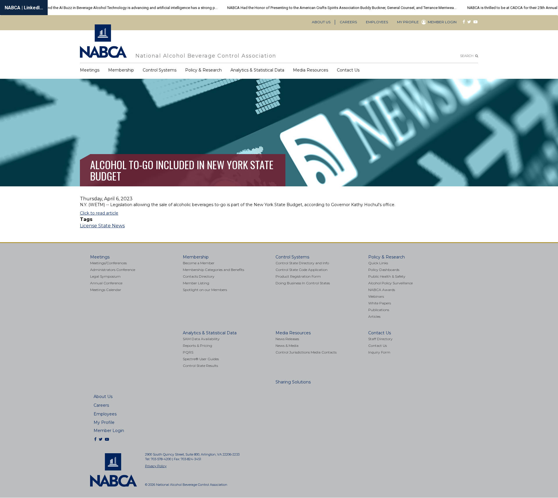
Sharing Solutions (293, 382)
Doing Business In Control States (303, 283)
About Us (321, 22)
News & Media (287, 346)
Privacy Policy (156, 466)
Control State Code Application (302, 270)
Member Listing (196, 283)
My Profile (408, 22)
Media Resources (310, 70)
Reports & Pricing (197, 346)
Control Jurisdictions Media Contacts (306, 352)
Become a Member (198, 263)
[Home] (105, 41)
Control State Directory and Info (302, 263)
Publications (378, 310)
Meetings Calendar (105, 290)
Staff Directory (380, 339)
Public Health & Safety (386, 276)
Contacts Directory (198, 276)
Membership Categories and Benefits (213, 270)
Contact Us (348, 70)
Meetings (89, 70)
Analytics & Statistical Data (257, 70)
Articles (374, 317)
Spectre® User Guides (201, 359)
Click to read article (99, 213)
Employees (377, 22)
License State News (102, 226)
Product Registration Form (298, 276)
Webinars (376, 296)
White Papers (379, 303)
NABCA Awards (381, 290)
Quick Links (378, 263)
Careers (348, 22)
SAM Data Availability (201, 339)
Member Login (442, 22)
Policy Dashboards (383, 270)
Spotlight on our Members (205, 290)
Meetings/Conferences (108, 263)
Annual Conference (106, 283)
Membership (121, 70)
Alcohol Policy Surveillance (390, 283)
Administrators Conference (112, 270)
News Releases (287, 339)
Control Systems (159, 70)
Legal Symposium (105, 276)
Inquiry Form (379, 352)
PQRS (188, 352)
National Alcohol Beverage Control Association (205, 55)
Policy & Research (203, 70)
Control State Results (200, 366)
